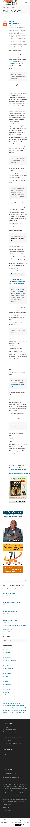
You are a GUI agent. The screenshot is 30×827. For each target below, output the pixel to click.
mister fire (11, 39)
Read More (24, 824)
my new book (14, 384)
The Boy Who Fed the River (10, 611)
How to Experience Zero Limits (10, 588)
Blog (6, 754)
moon (18, 39)
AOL (10, 28)
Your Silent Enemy (7, 607)
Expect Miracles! (7, 740)
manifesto (16, 36)
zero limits (22, 712)
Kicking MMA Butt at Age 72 (10, 620)
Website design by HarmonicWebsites (12, 743)
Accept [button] (18, 824)
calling (13, 32)
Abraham (19, 27)
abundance (23, 27)
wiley (23, 46)
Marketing (21, 36)
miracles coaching (18, 38)
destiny (20, 32)
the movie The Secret (22, 44)
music (21, 707)
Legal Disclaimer (7, 804)
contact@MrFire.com (11, 729)
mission (24, 38)
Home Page (7, 752)
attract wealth (20, 28)
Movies (21, 39)
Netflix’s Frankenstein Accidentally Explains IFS (15, 625)
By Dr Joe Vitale (13, 25)
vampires (15, 46)
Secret (23, 41)
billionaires (23, 30)
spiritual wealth (12, 43)
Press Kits (7, 763)
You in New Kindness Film (9, 616)
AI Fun (4, 598)
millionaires (11, 38)
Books (10, 32)
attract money (14, 28)
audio (7, 703)
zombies (14, 47)
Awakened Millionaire (15, 456)
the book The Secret (13, 44)
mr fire (25, 39)
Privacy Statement (7, 810)
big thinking (17, 30)
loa (13, 36)
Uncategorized (16, 712)
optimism (11, 41)
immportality (16, 33)
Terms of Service (7, 807)
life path (10, 36)
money (15, 39)
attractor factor (12, 30)
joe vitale (19, 703)
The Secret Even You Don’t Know (11, 593)
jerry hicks (22, 33)
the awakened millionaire (21, 43)
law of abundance (15, 35)
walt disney (19, 46)
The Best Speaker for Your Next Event (12, 602)
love (19, 705)
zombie (10, 47)
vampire (10, 46)
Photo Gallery (8, 761)
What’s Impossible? (8, 629)
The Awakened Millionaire (19, 253)
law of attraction (22, 35)
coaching (17, 32)
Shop (6, 756)
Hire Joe (7, 765)
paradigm (15, 41)
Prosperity (20, 41)
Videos (6, 759)
